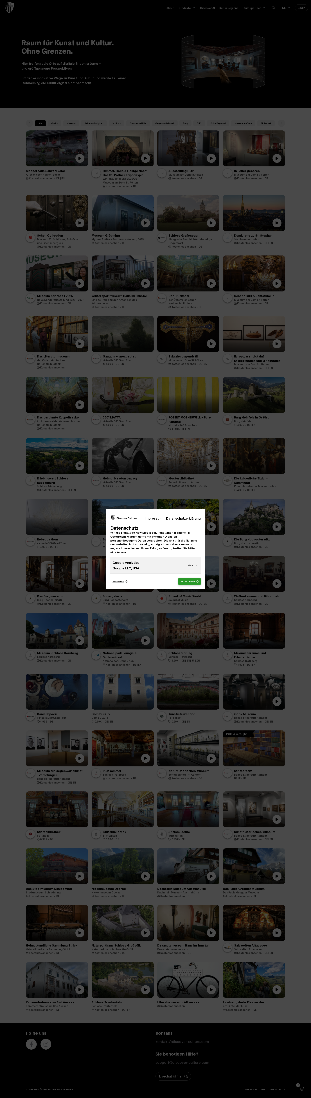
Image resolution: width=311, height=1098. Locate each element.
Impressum (153, 518)
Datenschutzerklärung (183, 518)
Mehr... (191, 565)
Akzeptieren (188, 581)
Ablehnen (118, 581)
